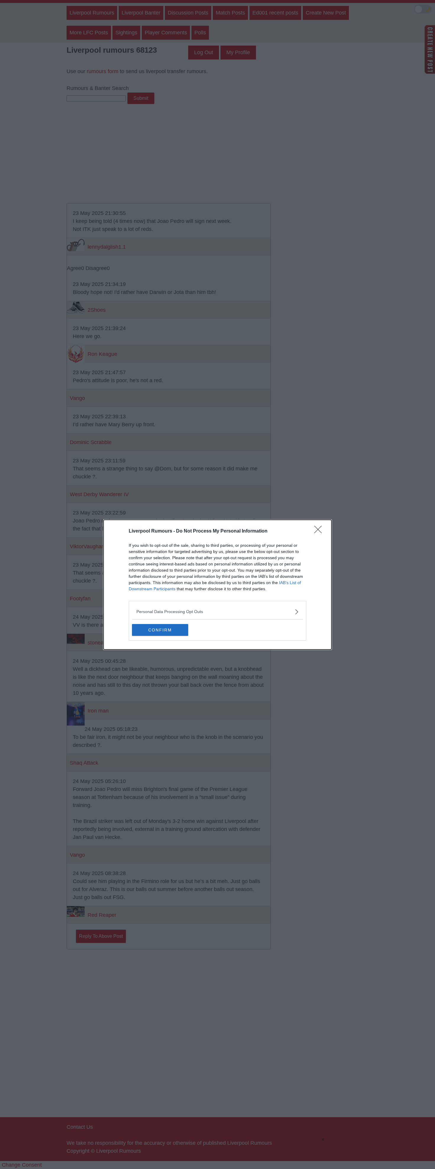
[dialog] (217, 584)
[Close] (320, 531)
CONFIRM (160, 630)
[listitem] (217, 612)
